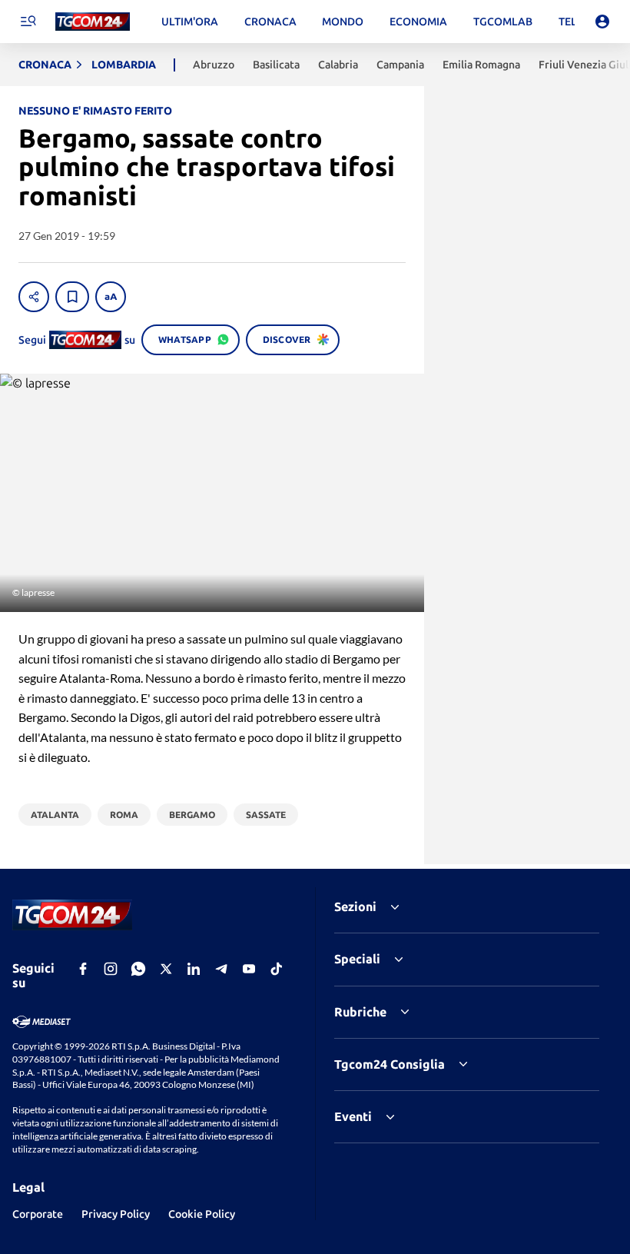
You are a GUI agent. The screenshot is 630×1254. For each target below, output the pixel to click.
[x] (166, 968)
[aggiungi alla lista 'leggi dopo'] (72, 296)
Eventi (353, 1116)
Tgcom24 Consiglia (389, 1064)
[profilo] (602, 21)
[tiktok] (276, 968)
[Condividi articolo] (33, 296)
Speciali (357, 959)
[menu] (27, 21)
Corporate (37, 1214)
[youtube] (249, 968)
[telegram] (221, 968)
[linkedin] (193, 968)
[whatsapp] (138, 968)
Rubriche (360, 1012)
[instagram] (110, 968)
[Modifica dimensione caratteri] (110, 296)
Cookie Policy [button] (201, 1214)
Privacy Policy (115, 1214)
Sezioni (355, 906)
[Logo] (92, 22)
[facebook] (83, 968)
